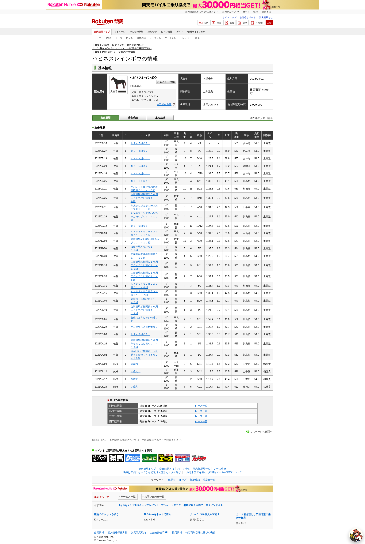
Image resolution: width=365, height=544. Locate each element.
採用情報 (177, 532)
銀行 (255, 11)
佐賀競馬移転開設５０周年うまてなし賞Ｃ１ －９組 (144, 198)
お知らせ (152, 31)
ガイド (179, 31)
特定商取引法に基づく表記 (200, 532)
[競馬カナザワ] (198, 458)
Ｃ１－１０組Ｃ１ (142, 181)
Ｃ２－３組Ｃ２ (140, 334)
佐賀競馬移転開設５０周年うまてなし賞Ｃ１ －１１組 (144, 265)
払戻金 (129, 38)
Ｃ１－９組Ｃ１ (140, 225)
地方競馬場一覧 (201, 468)
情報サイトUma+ (196, 31)
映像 (197, 38)
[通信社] (149, 458)
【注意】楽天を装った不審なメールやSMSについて (213, 472)
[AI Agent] (356, 535)
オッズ (118, 38)
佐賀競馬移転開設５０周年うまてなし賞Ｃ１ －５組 (144, 276)
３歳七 (135, 379)
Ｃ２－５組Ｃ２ (140, 143)
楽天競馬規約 (138, 532)
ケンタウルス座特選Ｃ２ (145, 326)
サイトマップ (229, 17)
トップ (97, 38)
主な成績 (160, 117)
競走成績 (141, 38)
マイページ (119, 31)
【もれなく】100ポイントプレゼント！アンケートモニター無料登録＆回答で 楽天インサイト (170, 505)
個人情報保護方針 (117, 532)
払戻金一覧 (209, 479)
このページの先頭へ (261, 431)
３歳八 (135, 371)
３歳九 (135, 386)
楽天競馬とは (266, 17)
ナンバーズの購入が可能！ (205, 514)
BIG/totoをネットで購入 (157, 514)
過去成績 (133, 117)
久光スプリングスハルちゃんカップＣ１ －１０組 (144, 216)
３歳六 (135, 363)
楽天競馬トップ (102, 31)
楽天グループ (229, 11)
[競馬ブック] (99, 458)
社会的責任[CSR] (158, 532)
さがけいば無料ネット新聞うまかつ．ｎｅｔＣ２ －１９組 (145, 355)
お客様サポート (248, 17)
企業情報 (99, 532)
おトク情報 (166, 31)
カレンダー (185, 38)
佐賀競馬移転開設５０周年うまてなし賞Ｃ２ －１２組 (144, 344)
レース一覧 (201, 405)
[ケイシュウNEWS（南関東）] (132, 458)
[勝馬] (116, 458)
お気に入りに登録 (166, 82)
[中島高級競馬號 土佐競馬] (182, 458)
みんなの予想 (136, 31)
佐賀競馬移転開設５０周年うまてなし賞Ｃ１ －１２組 (144, 310)
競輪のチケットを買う (106, 514)
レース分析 (155, 38)
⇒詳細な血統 (164, 104)
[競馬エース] (165, 458)
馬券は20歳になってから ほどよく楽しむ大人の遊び (152, 472)
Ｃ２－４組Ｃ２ (140, 150)
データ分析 (170, 38)
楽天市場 (266, 11)
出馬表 (108, 38)
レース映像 (220, 468)
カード (246, 11)
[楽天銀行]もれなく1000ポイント (201, 11)
